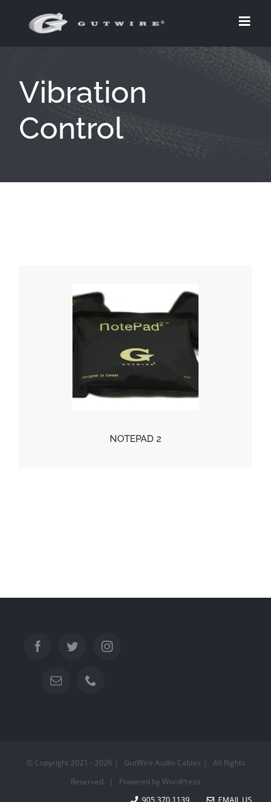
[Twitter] (72, 646)
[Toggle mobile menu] (245, 21)
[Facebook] (38, 646)
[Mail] (56, 680)
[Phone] (91, 680)
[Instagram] (107, 646)
